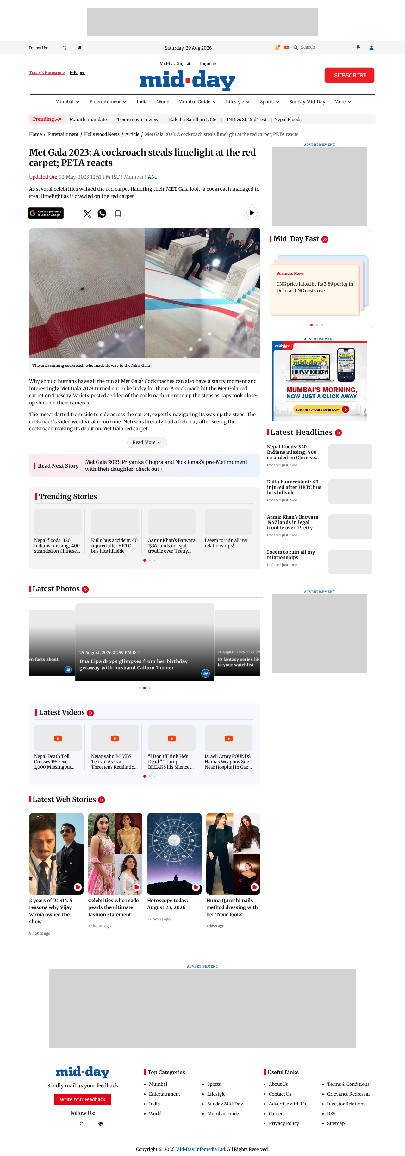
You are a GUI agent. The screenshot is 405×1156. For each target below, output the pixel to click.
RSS (331, 1113)
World (163, 102)
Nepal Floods (288, 119)
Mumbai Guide (194, 102)
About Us (278, 1084)
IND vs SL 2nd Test (246, 120)
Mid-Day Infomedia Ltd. (200, 1149)
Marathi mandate (88, 120)
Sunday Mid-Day (307, 102)
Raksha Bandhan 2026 (192, 120)
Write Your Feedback (82, 1099)
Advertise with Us (287, 1104)
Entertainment (105, 102)
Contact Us (280, 1094)
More (340, 102)
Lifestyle (235, 102)
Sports (267, 102)
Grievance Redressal (348, 1094)
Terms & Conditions (348, 1084)
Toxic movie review (138, 120)
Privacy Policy (284, 1123)
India (142, 102)
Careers (277, 1113)
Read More (144, 442)
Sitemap (336, 1123)
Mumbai (64, 102)
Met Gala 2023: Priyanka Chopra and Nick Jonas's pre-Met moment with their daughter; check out (166, 465)
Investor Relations (346, 1104)
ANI (152, 177)
